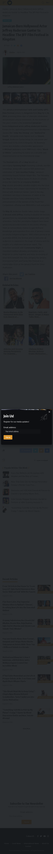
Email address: (10, 427)
